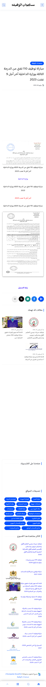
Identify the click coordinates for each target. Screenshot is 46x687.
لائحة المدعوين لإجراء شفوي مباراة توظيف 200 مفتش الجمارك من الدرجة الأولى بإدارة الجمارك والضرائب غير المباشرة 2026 (31, 587)
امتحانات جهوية (35, 504)
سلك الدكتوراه (10, 504)
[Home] (38, 684)
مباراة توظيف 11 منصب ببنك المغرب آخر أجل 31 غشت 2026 (32, 635)
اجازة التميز (36, 499)
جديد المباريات (22, 504)
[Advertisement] (23, 37)
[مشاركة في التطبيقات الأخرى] (15, 299)
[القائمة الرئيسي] (42, 5)
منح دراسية (9, 513)
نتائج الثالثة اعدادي (17, 518)
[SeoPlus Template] (39, 674)
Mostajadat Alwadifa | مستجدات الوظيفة (17, 675)
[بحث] (3, 5)
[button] (34, 299)
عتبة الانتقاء (21, 509)
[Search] (28, 684)
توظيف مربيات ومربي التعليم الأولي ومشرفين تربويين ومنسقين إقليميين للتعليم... (35, 335)
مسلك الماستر (21, 513)
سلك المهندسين (35, 509)
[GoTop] (7, 684)
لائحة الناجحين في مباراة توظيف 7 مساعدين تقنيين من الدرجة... (34, 358)
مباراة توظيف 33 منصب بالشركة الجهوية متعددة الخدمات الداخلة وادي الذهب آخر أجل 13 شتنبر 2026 (32, 612)
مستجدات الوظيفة (37, 63)
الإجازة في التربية (11, 499)
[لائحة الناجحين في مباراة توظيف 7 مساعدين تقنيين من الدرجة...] (34, 346)
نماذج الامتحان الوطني (33, 528)
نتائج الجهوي (36, 523)
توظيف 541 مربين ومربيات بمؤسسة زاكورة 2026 (34, 561)
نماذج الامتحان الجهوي (17, 523)
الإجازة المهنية (24, 499)
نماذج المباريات (14, 528)
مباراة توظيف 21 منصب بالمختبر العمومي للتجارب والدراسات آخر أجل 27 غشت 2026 (32, 660)
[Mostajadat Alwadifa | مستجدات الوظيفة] (23, 5)
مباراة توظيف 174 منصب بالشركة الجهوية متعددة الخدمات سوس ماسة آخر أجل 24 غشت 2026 (32, 625)
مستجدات (10, 509)
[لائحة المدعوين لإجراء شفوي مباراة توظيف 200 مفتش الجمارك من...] (12, 322)
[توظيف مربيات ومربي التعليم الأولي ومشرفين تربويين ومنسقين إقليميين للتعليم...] (34, 322)
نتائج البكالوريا (36, 518)
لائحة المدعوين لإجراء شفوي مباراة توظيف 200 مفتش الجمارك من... (13, 335)
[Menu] (18, 684)
